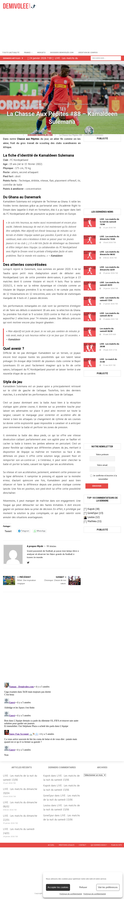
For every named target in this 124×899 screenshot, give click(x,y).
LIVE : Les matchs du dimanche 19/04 (109, 237)
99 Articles (51, 546)
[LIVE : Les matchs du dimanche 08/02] (90, 255)
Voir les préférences (108, 887)
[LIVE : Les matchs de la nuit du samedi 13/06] (90, 222)
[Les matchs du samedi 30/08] (90, 332)
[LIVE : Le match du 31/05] (90, 362)
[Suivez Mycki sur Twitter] (29, 562)
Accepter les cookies (58, 887)
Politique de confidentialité (71, 894)
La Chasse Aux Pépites (85, 104)
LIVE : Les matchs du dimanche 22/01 (109, 268)
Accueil (51, 845)
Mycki (45, 104)
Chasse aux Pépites (28, 139)
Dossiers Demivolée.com (61, 52)
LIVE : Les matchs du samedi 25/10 (109, 314)
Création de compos (88, 52)
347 (103, 104)
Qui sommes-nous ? (99, 845)
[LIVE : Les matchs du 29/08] (90, 347)
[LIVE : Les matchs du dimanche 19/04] (90, 239)
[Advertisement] (84, 24)
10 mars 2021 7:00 (29, 104)
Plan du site (116, 845)
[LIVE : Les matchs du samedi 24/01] (90, 285)
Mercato (41, 52)
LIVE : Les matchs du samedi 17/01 (109, 299)
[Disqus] (42, 637)
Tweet (8, 531)
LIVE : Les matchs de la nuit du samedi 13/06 (109, 221)
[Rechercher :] (106, 58)
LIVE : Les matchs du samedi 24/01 (109, 283)
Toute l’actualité (10, 52)
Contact (82, 845)
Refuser (83, 887)
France (27, 52)
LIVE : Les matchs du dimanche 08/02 (109, 253)
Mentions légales (66, 845)
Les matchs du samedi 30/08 (107, 329)
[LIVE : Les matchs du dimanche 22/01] (90, 270)
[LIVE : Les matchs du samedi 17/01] (90, 301)
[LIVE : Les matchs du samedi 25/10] (90, 316)
